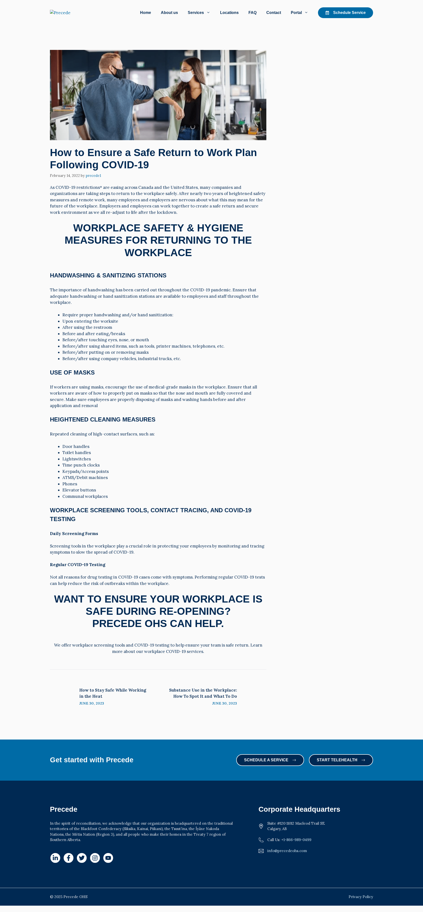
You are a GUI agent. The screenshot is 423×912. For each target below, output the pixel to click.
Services (196, 13)
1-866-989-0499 (297, 839)
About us (169, 13)
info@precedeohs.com (287, 850)
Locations (229, 13)
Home (145, 13)
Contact (273, 13)
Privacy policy (361, 896)
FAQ (252, 13)
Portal (296, 13)
